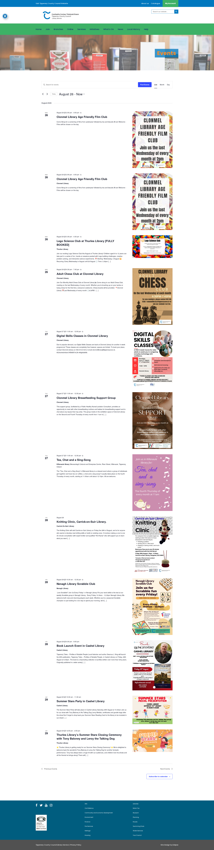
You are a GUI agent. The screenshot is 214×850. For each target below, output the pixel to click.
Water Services (138, 831)
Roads (135, 822)
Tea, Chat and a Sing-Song (74, 460)
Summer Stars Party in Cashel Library (81, 701)
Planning (136, 817)
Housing (87, 835)
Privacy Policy (75, 845)
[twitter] (41, 805)
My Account (170, 3)
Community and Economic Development (99, 813)
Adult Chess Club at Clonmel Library (80, 274)
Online (70, 29)
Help (146, 29)
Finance (87, 822)
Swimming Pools (138, 826)
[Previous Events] (42, 94)
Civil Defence (89, 808)
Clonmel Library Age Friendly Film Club (82, 117)
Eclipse (175, 845)
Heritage (87, 831)
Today (54, 94)
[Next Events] (47, 94)
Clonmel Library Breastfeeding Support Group (86, 398)
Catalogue (155, 3)
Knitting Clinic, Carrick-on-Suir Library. (81, 522)
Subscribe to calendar (158, 776)
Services (81, 29)
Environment (89, 817)
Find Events (144, 84)
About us (145, 3)
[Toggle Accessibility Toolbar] (5, 16)
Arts (86, 804)
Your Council (137, 835)
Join (48, 29)
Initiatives (94, 29)
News (120, 29)
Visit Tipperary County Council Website (52, 3)
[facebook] (36, 805)
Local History (133, 29)
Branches (58, 29)
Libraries (135, 804)
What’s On (108, 29)
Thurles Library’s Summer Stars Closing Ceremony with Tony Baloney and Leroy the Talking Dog (89, 736)
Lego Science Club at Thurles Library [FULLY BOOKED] (85, 243)
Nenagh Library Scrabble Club (76, 584)
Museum (136, 813)
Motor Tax (136, 808)
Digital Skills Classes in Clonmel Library (82, 336)
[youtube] (46, 805)
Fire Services (89, 826)
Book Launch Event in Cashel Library (80, 646)
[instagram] (51, 805)
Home (39, 29)
